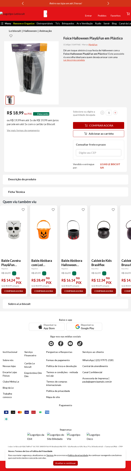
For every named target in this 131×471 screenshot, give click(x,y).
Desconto (43, 113)
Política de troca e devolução (61, 366)
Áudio (98, 23)
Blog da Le (8, 387)
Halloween (30, 30)
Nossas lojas (9, 366)
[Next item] (108, 3)
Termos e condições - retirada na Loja (62, 374)
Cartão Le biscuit (29, 365)
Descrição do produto (22, 179)
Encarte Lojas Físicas (10, 374)
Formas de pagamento (58, 360)
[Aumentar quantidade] (115, 113)
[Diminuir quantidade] (102, 113)
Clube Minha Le (11, 381)
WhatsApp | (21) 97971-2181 (98, 360)
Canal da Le (125, 23)
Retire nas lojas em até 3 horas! (65, 3)
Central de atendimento (95, 366)
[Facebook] (61, 343)
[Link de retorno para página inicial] (20, 14)
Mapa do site (53, 397)
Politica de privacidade (58, 390)
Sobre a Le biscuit (19, 303)
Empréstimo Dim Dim (33, 374)
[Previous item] (23, 3)
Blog (114, 23)
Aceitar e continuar (65, 463)
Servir (107, 23)
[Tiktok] (80, 343)
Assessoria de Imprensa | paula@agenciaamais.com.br (97, 380)
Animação (45, 30)
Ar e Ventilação (85, 23)
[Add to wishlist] (11, 35)
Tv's (57, 23)
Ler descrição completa (74, 60)
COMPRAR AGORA (101, 125)
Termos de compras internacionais (56, 383)
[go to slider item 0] (9, 100)
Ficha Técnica (16, 191)
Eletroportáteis (45, 23)
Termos (50, 455)
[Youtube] (70, 343)
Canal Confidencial (92, 372)
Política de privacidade (78, 455)
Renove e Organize (23, 23)
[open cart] (128, 13)
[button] (77, 14)
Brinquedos (68, 23)
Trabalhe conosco (7, 395)
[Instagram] (51, 343)
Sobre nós (8, 360)
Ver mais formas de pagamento (23, 130)
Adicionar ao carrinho (101, 133)
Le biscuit (15, 30)
